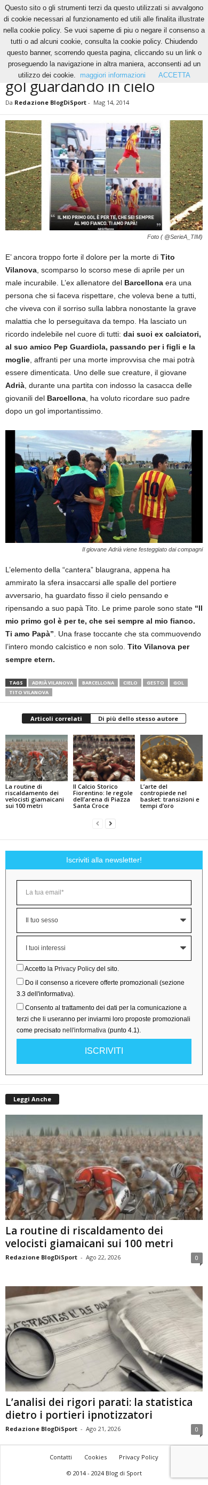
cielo (130, 682)
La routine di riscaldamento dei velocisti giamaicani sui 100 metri (34, 796)
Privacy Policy (74, 969)
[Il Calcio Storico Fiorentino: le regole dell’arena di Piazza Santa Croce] (104, 758)
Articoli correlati (56, 718)
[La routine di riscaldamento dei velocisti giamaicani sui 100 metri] (36, 758)
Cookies (95, 1457)
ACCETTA (174, 75)
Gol (178, 682)
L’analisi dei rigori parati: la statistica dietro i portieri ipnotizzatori (99, 1408)
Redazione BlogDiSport (50, 102)
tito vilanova (29, 692)
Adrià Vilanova (52, 682)
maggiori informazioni (113, 75)
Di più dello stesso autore (138, 718)
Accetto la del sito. (72, 969)
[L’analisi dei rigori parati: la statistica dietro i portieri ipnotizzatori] (104, 1338)
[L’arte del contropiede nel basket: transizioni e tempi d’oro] (171, 758)
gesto (155, 682)
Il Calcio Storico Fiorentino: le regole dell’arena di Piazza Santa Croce (103, 796)
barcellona (98, 682)
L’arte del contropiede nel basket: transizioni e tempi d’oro (169, 796)
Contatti (61, 1457)
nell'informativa (84, 1030)
